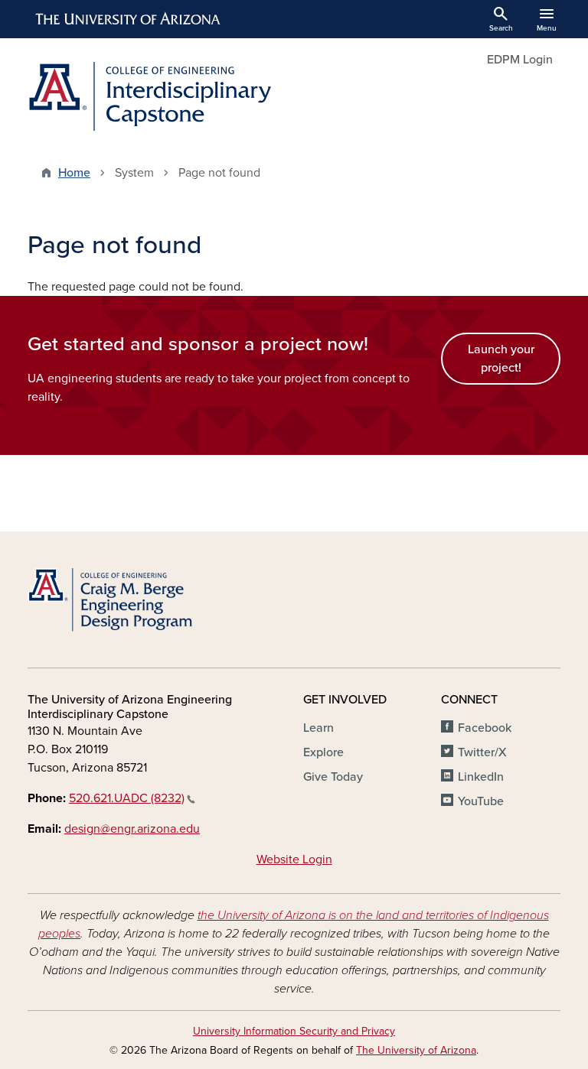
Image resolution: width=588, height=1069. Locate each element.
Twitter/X (482, 752)
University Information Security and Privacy (294, 1031)
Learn (318, 728)
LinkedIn (481, 777)
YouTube (481, 801)
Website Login (294, 859)
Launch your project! (501, 358)
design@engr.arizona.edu (132, 829)
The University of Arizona (416, 1050)
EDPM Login (520, 59)
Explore (323, 752)
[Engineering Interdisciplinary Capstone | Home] (156, 96)
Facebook (484, 728)
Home (74, 172)
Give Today (333, 777)
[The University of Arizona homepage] (128, 19)
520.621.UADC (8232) (127, 798)
